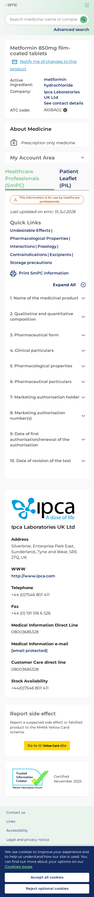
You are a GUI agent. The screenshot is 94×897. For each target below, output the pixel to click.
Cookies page (18, 866)
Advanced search (71, 29)
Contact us (15, 812)
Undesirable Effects (30, 230)
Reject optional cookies (47, 888)
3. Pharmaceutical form (34, 335)
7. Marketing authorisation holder (44, 397)
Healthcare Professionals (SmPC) (22, 178)
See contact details (63, 103)
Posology (47, 246)
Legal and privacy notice (27, 839)
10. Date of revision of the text (40, 460)
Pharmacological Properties (39, 238)
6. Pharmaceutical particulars (40, 381)
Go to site (47, 745)
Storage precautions (31, 262)
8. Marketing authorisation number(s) (37, 415)
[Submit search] (83, 19)
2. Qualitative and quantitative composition (41, 316)
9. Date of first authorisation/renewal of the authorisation (39, 439)
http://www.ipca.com (33, 576)
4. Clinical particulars (32, 350)
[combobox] (43, 19)
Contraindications (28, 254)
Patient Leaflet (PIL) (68, 178)
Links (10, 821)
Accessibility (17, 830)
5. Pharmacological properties (41, 366)
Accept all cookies (47, 877)
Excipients (60, 254)
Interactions (22, 246)
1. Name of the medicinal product (44, 298)
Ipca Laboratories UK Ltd (62, 95)
